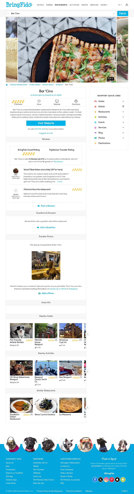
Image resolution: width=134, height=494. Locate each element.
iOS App (9, 476)
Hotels (40, 5)
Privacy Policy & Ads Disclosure (50, 491)
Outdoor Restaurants (18, 84)
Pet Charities (38, 469)
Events (85, 5)
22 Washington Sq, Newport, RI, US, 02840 (46, 95)
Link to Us (37, 476)
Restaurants (61, 5)
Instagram (73, 289)
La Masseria (65, 414)
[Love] (34, 277)
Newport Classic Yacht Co (41, 379)
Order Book (11, 483)
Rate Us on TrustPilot (14, 473)
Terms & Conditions (74, 491)
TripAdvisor (58, 161)
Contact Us (64, 466)
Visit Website (46, 123)
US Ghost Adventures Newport (19, 378)
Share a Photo (66, 476)
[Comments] (38, 277)
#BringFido (109, 473)
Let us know (96, 466)
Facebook (54, 289)
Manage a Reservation (70, 463)
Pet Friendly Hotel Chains (43, 480)
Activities (74, 5)
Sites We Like (38, 483)
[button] (109, 101)
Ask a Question (47, 227)
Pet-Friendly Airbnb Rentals (17, 341)
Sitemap (88, 491)
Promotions (10, 469)
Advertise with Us (40, 463)
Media (36, 466)
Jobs (7, 466)
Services (94, 5)
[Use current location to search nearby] (114, 13)
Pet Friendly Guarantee (70, 480)
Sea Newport (65, 377)
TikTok (63, 289)
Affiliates (36, 473)
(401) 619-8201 (40, 129)
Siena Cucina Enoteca (45, 414)
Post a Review (47, 205)
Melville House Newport (39, 342)
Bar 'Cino (69, 84)
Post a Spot (109, 459)
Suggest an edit (46, 133)
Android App (11, 480)
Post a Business (66, 469)
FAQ (62, 483)
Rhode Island (48, 84)
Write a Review (66, 473)
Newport (59, 84)
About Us (9, 463)
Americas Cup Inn (63, 341)
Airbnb (49, 5)
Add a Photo (47, 293)
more (59, 181)
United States (34, 84)
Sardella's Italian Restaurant (15, 416)
